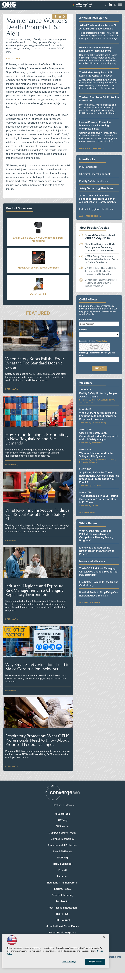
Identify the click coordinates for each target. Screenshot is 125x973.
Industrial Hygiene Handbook (96, 209)
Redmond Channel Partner (62, 882)
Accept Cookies (95, 961)
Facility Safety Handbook (93, 181)
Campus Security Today (62, 832)
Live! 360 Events (62, 851)
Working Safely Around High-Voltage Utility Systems (96, 455)
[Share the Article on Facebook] (54, 17)
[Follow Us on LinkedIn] (110, 4)
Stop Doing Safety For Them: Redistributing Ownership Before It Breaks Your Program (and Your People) (99, 477)
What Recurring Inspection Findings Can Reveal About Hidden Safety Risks (37, 514)
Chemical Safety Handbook (95, 174)
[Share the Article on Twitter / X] (64, 17)
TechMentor (62, 901)
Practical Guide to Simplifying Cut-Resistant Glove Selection (98, 594)
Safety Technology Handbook (96, 188)
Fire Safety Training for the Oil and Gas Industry (98, 583)
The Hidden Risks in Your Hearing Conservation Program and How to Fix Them (98, 499)
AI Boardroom (63, 814)
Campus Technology (62, 839)
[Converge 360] (62, 793)
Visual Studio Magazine (62, 932)
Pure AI (62, 870)
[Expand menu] (120, 5)
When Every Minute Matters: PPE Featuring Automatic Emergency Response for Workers (98, 416)
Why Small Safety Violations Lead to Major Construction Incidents (37, 666)
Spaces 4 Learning (62, 895)
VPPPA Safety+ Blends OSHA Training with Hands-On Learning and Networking (100, 271)
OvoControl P (38, 294)
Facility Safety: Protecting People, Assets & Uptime (98, 395)
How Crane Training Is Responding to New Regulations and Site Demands (36, 438)
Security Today (62, 889)
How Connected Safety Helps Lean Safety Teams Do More (96, 49)
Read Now (10, 389)
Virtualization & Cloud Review (62, 926)
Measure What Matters (92, 561)
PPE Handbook (88, 166)
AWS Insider (62, 826)
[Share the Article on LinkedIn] (59, 17)
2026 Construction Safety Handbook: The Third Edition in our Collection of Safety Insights (97, 199)
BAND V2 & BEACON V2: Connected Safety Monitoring (38, 239)
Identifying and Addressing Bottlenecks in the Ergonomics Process (96, 551)
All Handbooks (88, 216)
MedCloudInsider (62, 863)
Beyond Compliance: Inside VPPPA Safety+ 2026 (100, 237)
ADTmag (63, 820)
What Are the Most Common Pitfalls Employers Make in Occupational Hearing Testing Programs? (96, 535)
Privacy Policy (101, 341)
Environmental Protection (62, 845)
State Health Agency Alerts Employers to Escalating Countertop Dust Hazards (100, 247)
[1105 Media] (62, 805)
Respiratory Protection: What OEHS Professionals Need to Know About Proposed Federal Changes (37, 740)
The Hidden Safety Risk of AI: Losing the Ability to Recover (95, 74)
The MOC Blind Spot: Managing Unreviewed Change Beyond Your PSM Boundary (98, 571)
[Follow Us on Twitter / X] (115, 5)
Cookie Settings (69, 961)
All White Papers (89, 602)
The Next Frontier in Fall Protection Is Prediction (99, 99)
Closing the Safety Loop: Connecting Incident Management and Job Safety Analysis (98, 436)
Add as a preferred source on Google (84, 5)
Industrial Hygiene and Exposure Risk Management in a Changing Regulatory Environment (34, 590)
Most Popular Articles (94, 228)
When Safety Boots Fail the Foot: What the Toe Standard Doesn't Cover (34, 363)
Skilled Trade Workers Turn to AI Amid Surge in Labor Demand (97, 27)
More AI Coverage (90, 148)
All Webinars (87, 512)
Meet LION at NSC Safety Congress (38, 267)
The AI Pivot (62, 913)
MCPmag (62, 857)
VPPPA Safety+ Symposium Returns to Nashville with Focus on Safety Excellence (101, 259)
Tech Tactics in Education (62, 907)
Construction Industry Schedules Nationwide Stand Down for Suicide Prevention (101, 282)
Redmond (62, 876)
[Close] (104, 937)
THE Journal (62, 920)
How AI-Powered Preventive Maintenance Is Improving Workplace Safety (95, 125)
